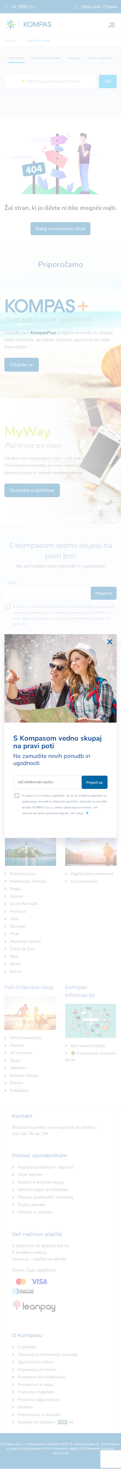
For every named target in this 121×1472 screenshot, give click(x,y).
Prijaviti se (94, 782)
